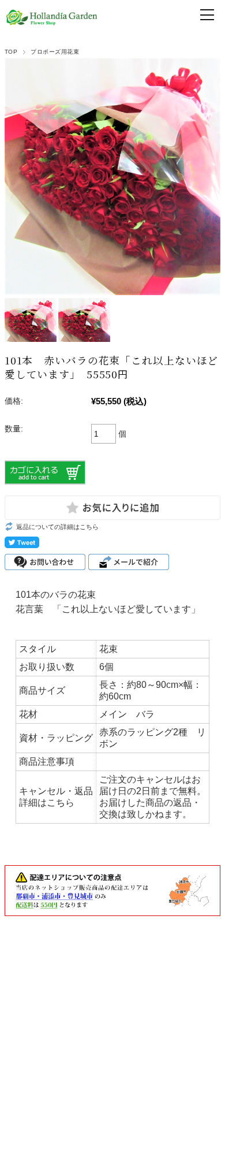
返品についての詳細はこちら (57, 526)
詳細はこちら (46, 802)
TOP (11, 52)
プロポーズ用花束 (55, 52)
